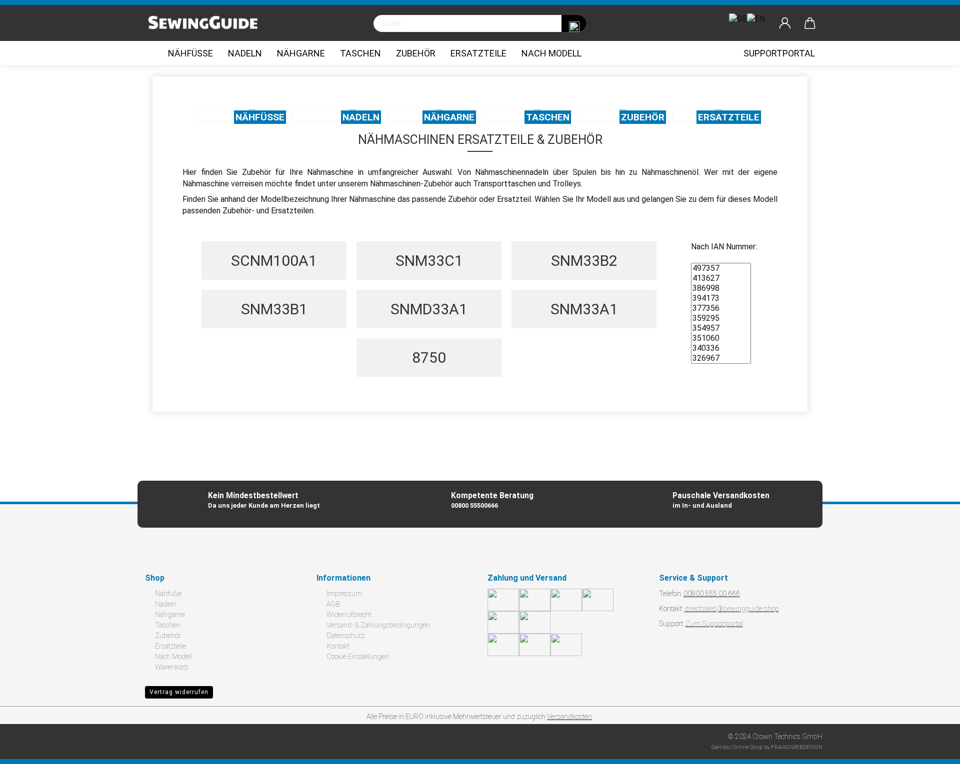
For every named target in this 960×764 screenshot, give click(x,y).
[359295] (721, 318)
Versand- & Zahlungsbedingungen (378, 625)
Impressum (344, 594)
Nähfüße (190, 53)
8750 (429, 357)
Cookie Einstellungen (357, 657)
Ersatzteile (478, 53)
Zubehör (416, 53)
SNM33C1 (429, 260)
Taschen (360, 53)
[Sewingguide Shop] (207, 23)
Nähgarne (301, 53)
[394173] (721, 298)
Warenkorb (171, 667)
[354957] (721, 328)
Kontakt (338, 646)
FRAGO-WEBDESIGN (796, 747)
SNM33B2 (584, 260)
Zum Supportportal (714, 624)
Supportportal (779, 53)
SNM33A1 (584, 309)
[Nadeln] (337, 115)
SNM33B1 (274, 309)
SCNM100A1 (274, 260)
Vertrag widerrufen (179, 692)
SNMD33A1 (429, 309)
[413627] (721, 278)
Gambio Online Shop (736, 747)
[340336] (721, 348)
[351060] (721, 338)
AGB (333, 604)
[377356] (721, 308)
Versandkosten (569, 717)
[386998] (721, 288)
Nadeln (245, 53)
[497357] (721, 268)
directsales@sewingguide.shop (731, 609)
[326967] (721, 358)
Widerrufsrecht (349, 615)
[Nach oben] (933, 749)
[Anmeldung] (785, 23)
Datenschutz (345, 636)
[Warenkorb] (810, 23)
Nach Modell (552, 53)
